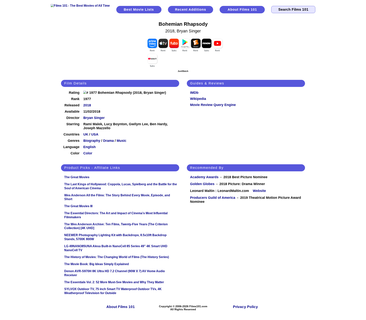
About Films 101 (242, 9)
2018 (87, 105)
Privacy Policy (245, 307)
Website (259, 191)
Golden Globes (202, 184)
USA (94, 134)
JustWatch (183, 71)
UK (85, 134)
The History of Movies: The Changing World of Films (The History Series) (116, 257)
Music (121, 141)
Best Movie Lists (139, 9)
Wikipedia (198, 99)
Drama (108, 141)
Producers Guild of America (212, 198)
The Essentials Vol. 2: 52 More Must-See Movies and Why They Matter (114, 282)
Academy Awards (204, 177)
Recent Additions (190, 9)
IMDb (194, 93)
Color (87, 153)
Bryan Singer (94, 118)
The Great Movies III (78, 206)
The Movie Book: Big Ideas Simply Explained (96, 264)
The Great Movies (76, 177)
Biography (91, 141)
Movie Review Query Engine (213, 105)
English (89, 147)
